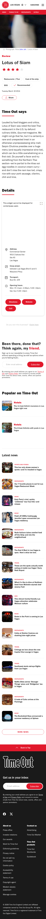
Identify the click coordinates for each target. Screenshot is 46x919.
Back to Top (25, 748)
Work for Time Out (10, 844)
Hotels (36, 12)
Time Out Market (34, 835)
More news (23, 732)
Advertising (31, 830)
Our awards (7, 840)
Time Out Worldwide (31, 850)
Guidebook (31, 857)
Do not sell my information (9, 859)
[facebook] (4, 814)
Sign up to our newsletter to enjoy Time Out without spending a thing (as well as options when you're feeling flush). (22, 355)
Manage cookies (9, 895)
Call (10, 309)
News (4, 12)
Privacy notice (8, 854)
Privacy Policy (13, 374)
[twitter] (11, 814)
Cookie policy (8, 866)
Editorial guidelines (11, 849)
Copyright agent (9, 883)
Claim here (34, 325)
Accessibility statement (8, 871)
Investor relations (10, 835)
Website (29, 302)
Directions (13, 302)
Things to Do (13, 12)
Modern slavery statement (9, 888)
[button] (41, 203)
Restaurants (26, 12)
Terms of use (8, 878)
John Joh (23, 50)
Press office (7, 830)
